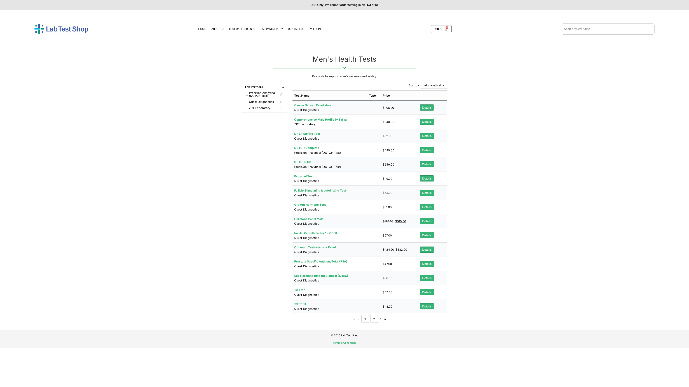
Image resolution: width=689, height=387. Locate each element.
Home (202, 29)
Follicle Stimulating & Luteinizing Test (320, 190)
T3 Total (300, 304)
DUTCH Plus (302, 162)
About (215, 29)
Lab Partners (270, 29)
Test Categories (240, 29)
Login (316, 29)
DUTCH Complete (306, 148)
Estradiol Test (304, 176)
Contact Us (296, 29)
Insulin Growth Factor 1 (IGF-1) (315, 233)
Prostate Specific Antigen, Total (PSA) (320, 261)
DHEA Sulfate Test (307, 133)
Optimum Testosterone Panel (315, 247)
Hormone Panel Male (309, 219)
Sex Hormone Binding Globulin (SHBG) (321, 276)
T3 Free (299, 290)
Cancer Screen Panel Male (312, 105)
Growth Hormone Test (310, 204)
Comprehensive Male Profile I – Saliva (320, 119)
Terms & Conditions (344, 342)
